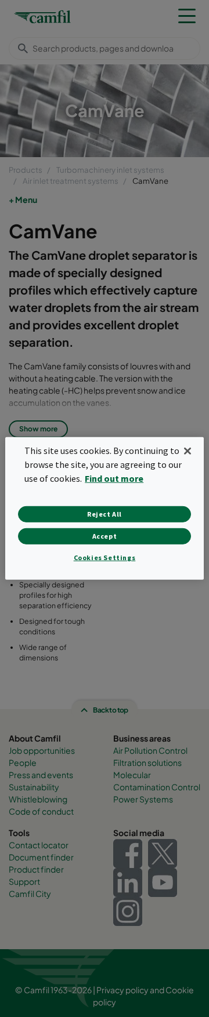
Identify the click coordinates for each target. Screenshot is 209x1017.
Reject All (104, 514)
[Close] (187, 451)
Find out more (114, 478)
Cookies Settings (105, 557)
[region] (104, 508)
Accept (104, 536)
